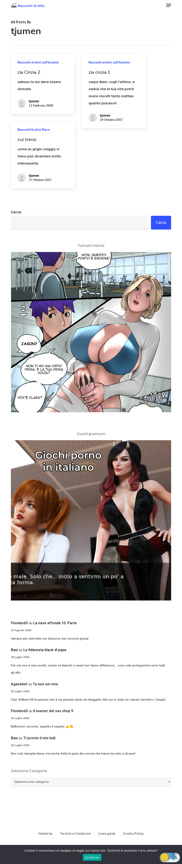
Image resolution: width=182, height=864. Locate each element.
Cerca (16, 212)
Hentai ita (45, 833)
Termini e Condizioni (75, 833)
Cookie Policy (133, 833)
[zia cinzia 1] (114, 91)
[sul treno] (43, 154)
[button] (168, 5)
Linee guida (106, 833)
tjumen (34, 101)
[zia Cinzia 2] (43, 84)
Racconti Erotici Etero (34, 129)
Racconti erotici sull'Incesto (38, 62)
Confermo (92, 857)
